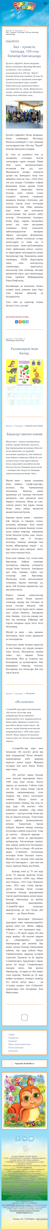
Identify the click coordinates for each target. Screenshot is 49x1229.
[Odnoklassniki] (18, 1141)
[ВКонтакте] (16, 321)
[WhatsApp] (23, 321)
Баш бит (9, 30)
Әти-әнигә (19, 30)
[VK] (24, 1141)
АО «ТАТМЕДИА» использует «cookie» (17, 1205)
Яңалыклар (13, 1051)
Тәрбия (11, 1034)
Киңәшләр (12, 1041)
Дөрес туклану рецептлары (19, 1044)
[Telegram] (27, 321)
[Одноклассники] (20, 321)
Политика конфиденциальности (27, 1211)
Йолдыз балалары (15, 1047)
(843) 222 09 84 (41, 1219)
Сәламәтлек (13, 1038)
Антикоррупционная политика (21, 1211)
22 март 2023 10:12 (12, 41)
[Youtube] (31, 1141)
